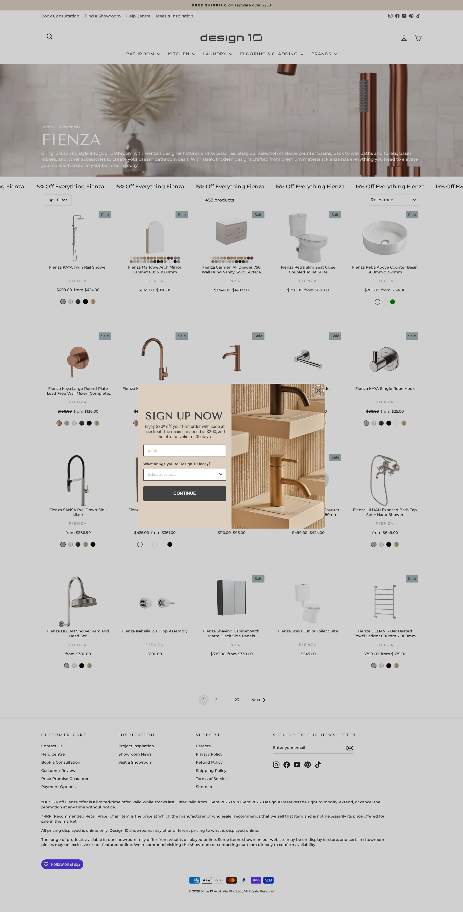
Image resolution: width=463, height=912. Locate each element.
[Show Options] (220, 474)
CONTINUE (184, 493)
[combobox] (183, 474)
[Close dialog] (318, 390)
